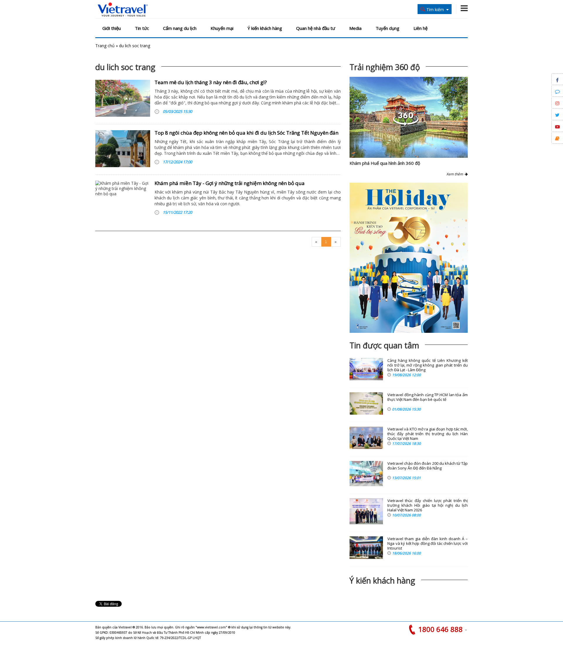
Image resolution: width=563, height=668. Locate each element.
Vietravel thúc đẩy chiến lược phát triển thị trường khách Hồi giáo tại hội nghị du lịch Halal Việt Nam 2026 (427, 505)
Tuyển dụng (387, 28)
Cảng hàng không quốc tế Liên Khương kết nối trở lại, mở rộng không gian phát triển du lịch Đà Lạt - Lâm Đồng (427, 365)
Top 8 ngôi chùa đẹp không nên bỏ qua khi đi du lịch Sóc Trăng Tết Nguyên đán (246, 132)
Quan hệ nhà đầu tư (315, 28)
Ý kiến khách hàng (264, 28)
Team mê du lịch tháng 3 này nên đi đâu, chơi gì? (211, 82)
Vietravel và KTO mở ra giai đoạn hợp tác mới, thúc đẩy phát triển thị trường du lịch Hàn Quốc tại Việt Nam (427, 434)
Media (355, 28)
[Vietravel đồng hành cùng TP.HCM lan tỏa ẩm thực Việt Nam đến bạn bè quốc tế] (366, 403)
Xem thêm (455, 174)
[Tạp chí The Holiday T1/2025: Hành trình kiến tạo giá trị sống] (409, 258)
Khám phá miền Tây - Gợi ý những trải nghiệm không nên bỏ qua (230, 183)
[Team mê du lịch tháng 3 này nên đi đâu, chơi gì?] (122, 98)
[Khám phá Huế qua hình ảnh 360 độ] (405, 124)
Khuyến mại (222, 28)
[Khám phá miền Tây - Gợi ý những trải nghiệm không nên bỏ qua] (122, 199)
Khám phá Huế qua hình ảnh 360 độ (385, 163)
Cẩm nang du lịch (179, 28)
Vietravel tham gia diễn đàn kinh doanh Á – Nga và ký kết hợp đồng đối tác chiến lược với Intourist (427, 543)
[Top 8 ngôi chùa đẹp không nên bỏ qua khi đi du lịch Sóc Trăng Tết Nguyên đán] (122, 148)
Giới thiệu (111, 28)
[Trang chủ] (122, 9)
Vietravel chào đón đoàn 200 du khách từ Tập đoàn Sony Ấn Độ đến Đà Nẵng (427, 466)
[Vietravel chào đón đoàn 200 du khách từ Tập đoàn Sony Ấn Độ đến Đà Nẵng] (366, 473)
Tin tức (142, 28)
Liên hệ (420, 28)
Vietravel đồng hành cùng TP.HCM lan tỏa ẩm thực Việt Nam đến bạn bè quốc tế (427, 397)
